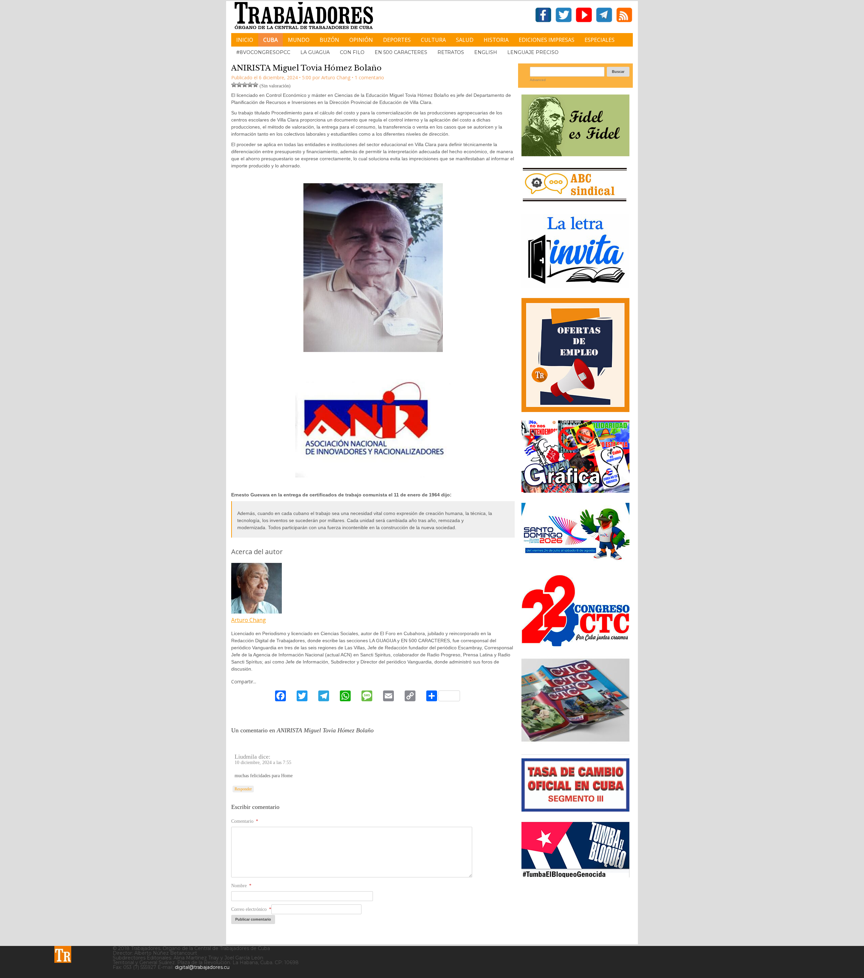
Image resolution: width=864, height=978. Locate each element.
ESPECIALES (600, 40)
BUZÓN (329, 40)
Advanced (538, 80)
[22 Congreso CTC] (575, 643)
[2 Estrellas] (239, 84)
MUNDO (298, 40)
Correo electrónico (251, 909)
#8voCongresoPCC (263, 52)
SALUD (465, 40)
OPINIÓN (361, 40)
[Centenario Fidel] (575, 153)
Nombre (241, 885)
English (485, 52)
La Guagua (315, 52)
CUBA (270, 40)
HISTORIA (496, 40)
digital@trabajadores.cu (202, 967)
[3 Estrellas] (244, 84)
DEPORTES (397, 40)
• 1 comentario (368, 77)
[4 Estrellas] (250, 84)
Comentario (244, 821)
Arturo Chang (248, 620)
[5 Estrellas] (255, 84)
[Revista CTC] (575, 741)
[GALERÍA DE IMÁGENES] (575, 490)
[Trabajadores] (62, 954)
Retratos (450, 52)
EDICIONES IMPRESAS (546, 40)
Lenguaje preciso (533, 52)
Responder (243, 789)
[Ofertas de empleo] (575, 355)
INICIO (244, 40)
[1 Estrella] (234, 84)
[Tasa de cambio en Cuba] (575, 809)
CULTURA (433, 40)
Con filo (352, 52)
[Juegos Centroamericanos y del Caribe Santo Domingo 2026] (575, 562)
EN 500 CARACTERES (401, 52)
